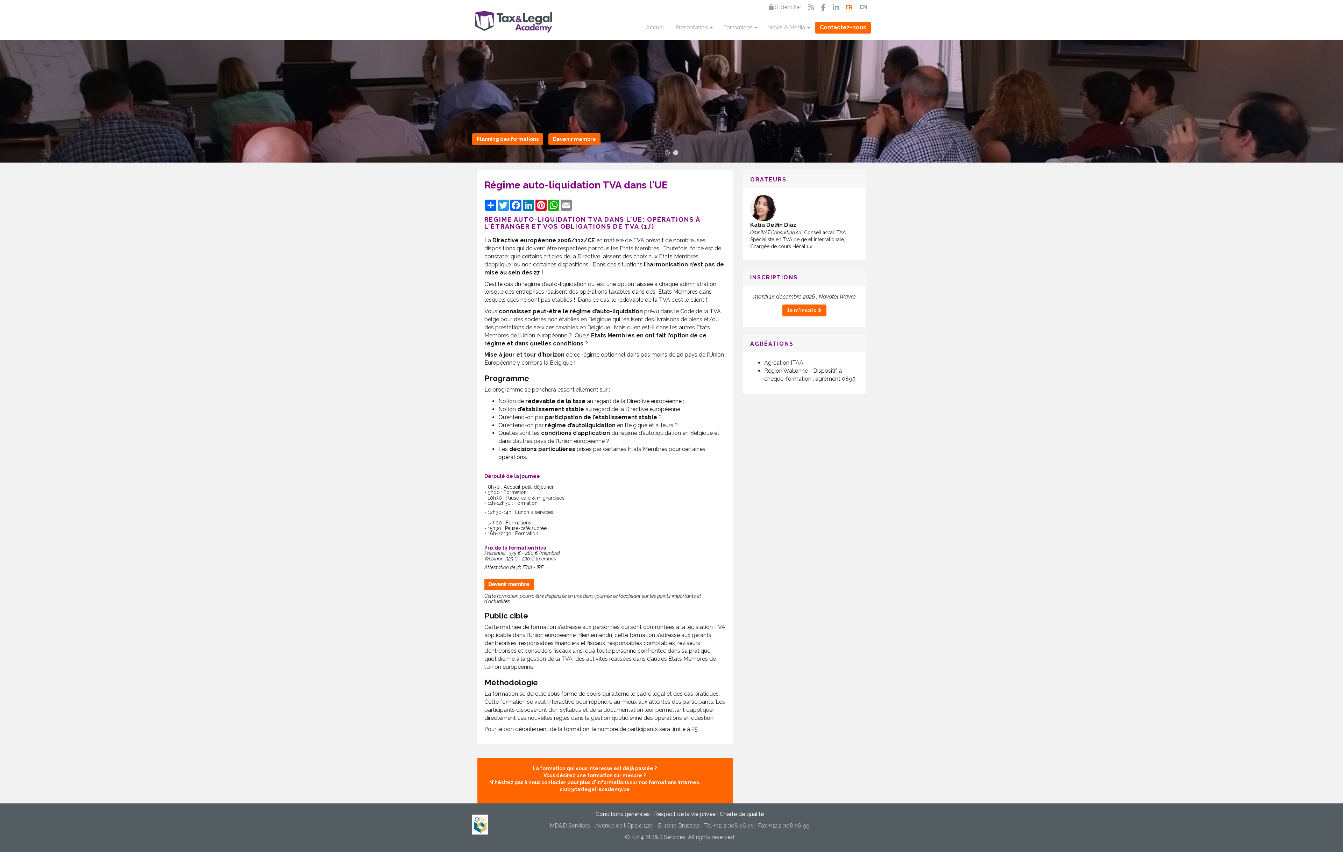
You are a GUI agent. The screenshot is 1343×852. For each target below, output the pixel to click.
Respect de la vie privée (685, 814)
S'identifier (787, 7)
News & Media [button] (787, 27)
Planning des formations (508, 139)
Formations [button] (738, 27)
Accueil (655, 27)
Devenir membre (574, 139)
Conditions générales (623, 814)
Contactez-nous (843, 27)
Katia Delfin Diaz (773, 225)
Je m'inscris (802, 310)
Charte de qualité (742, 814)
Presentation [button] (692, 27)
